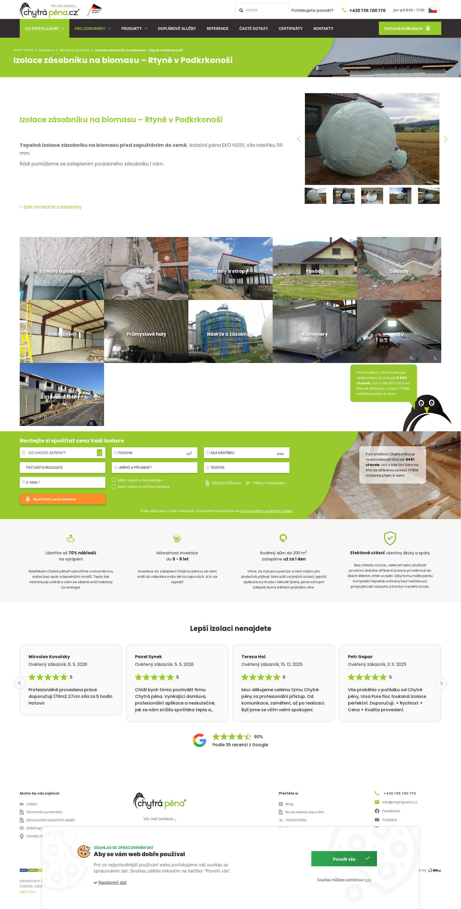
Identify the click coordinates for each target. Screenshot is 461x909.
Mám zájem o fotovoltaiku (140, 480)
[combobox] (64, 453)
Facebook (391, 810)
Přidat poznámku (269, 483)
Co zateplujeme (42, 28)
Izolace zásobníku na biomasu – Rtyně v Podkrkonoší (121, 119)
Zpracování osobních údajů (50, 820)
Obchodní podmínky (44, 812)
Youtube (389, 819)
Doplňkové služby (177, 28)
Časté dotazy (253, 28)
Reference (218, 28)
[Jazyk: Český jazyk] (434, 10)
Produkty (131, 28)
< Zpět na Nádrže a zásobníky (51, 207)
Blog (289, 804)
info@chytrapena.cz (399, 802)
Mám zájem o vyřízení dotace (144, 486)
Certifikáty (291, 28)
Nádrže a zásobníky (75, 50)
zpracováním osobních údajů (266, 510)
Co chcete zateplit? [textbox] (47, 452)
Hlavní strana (23, 50)
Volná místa (295, 820)
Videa (31, 804)
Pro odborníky (90, 28)
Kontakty (323, 28)
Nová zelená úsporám (304, 812)
